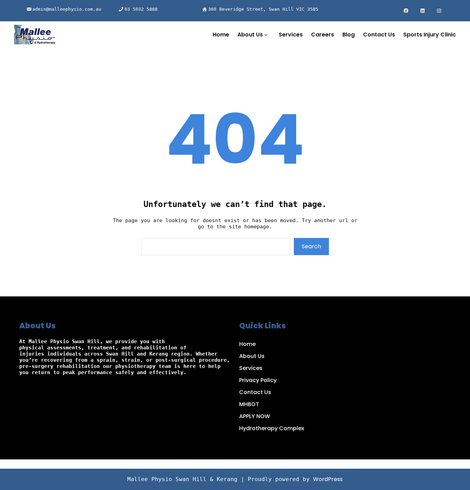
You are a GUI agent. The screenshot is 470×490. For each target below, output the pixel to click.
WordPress (328, 479)
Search (311, 246)
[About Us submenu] (267, 34)
